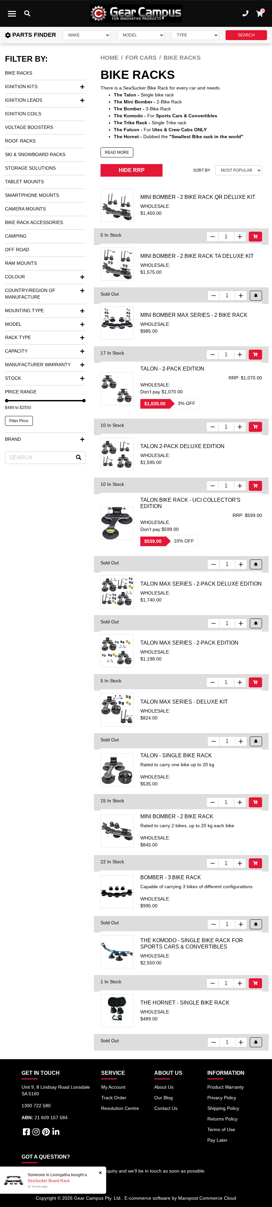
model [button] (13, 324)
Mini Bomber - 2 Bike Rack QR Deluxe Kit (197, 197)
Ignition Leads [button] (23, 100)
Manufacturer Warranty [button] (38, 364)
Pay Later (217, 1140)
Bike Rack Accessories (34, 222)
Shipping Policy (223, 1108)
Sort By (201, 170)
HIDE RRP (132, 170)
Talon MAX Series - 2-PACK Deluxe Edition (201, 584)
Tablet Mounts (24, 181)
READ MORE (117, 152)
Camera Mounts (25, 208)
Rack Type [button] (18, 337)
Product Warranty (225, 1087)
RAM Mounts (21, 263)
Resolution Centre (120, 1108)
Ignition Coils (23, 113)
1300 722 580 (36, 1105)
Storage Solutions (30, 168)
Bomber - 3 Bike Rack (170, 877)
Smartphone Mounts (32, 195)
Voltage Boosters (29, 127)
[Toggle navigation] (12, 13)
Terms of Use (221, 1129)
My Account (113, 1087)
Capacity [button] (16, 351)
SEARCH (246, 35)
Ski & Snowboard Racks (35, 154)
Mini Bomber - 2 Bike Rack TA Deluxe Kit (197, 256)
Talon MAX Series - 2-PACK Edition (189, 643)
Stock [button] (13, 378)
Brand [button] (13, 439)
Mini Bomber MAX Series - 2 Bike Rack (193, 315)
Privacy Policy (221, 1097)
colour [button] (15, 276)
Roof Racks (20, 141)
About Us (163, 1087)
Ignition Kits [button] (21, 86)
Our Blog (163, 1097)
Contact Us (165, 1108)
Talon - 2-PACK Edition (172, 369)
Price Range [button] (20, 391)
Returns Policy (222, 1118)
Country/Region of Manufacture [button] (30, 294)
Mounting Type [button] (24, 310)
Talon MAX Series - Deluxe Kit (184, 702)
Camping (16, 236)
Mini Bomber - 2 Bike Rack (176, 816)
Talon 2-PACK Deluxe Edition (182, 446)
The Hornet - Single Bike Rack (185, 1003)
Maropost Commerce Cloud (207, 1198)
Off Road (17, 249)
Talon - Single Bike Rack (176, 755)
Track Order (113, 1097)
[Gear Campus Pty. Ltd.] (136, 13)
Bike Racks (18, 73)
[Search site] (79, 457)
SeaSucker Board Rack (49, 1180)
